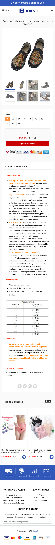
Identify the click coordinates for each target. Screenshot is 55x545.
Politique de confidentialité (13, 500)
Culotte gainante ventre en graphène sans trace (13, 451)
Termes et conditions (13, 498)
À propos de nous (41, 498)
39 (30, 119)
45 (24, 124)
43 (13, 124)
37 (19, 119)
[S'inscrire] (50, 522)
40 (36, 119)
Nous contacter (41, 500)
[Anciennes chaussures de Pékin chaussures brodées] (27, 54)
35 (7, 119)
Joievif (35, 531)
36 (13, 119)
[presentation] (46, 401)
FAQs (41, 495)
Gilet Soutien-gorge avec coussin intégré (40, 451)
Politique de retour (13, 495)
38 (24, 119)
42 (7, 124)
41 (42, 119)
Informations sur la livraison (14, 503)
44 (19, 124)
